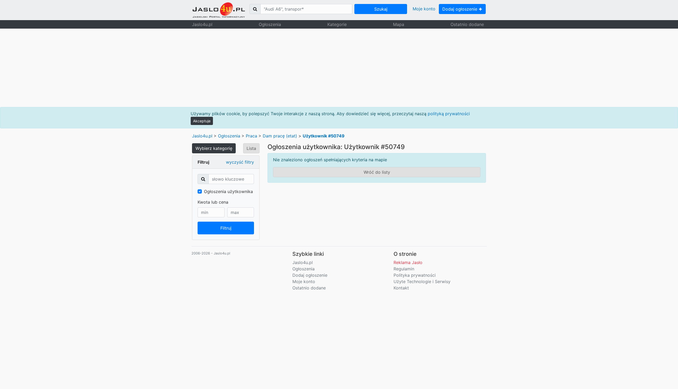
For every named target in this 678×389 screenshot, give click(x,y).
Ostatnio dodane (467, 24)
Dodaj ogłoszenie (460, 9)
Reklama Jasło (408, 262)
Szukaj (380, 9)
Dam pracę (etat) (280, 135)
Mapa (398, 24)
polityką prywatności (449, 113)
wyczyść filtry (240, 162)
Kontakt (401, 287)
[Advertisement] (339, 68)
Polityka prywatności (415, 275)
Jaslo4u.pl (202, 24)
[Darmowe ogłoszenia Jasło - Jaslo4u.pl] (218, 10)
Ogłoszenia (270, 24)
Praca (251, 135)
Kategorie (337, 24)
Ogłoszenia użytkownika (228, 191)
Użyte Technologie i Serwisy (422, 281)
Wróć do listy (377, 172)
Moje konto (424, 8)
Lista (251, 148)
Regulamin (404, 268)
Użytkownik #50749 (324, 135)
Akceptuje (202, 121)
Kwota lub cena (213, 202)
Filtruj (225, 228)
